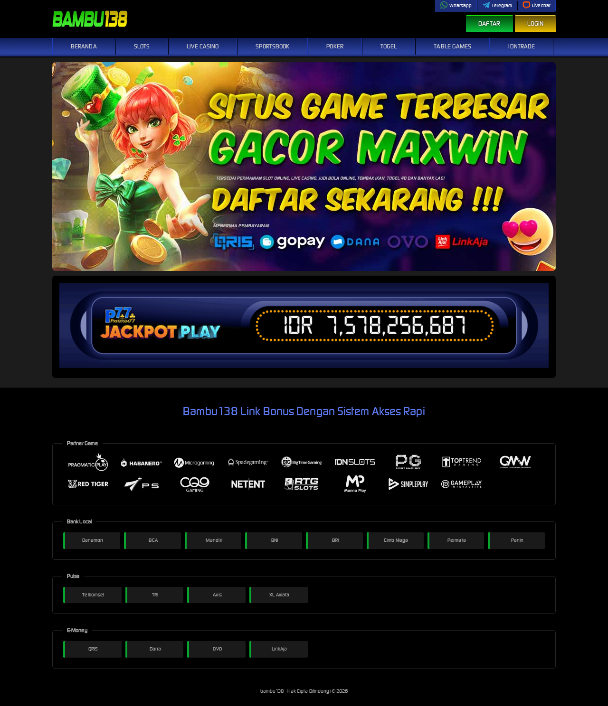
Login (535, 23)
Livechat (541, 5)
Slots (142, 46)
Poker (334, 46)
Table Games (452, 46)
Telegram (502, 5)
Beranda (84, 46)
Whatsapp (460, 5)
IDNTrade (521, 46)
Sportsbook (272, 46)
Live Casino (202, 46)
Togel (388, 46)
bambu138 (272, 691)
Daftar (489, 23)
